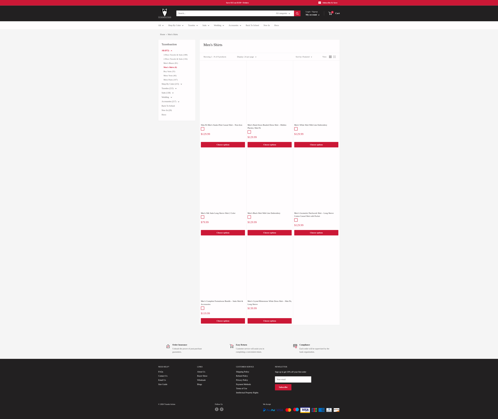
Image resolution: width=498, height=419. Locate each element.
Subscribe (283, 387)
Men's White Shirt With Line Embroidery (310, 125)
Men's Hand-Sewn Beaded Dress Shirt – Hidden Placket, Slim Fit (267, 126)
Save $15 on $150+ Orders (237, 3)
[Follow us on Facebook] (217, 409)
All (159, 25)
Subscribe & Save (330, 3)
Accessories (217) (169, 101)
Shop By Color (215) (170, 84)
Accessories (233, 25)
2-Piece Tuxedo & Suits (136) (176, 59)
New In (267, 25)
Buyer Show (202, 376)
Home (162, 34)
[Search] (297, 13)
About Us (201, 372)
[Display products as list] (334, 57)
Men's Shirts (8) (170, 67)
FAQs (160, 372)
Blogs (199, 384)
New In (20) (167, 110)
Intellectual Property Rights (247, 393)
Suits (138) (166, 93)
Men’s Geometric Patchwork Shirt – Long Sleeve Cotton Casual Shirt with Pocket (314, 214)
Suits (204, 25)
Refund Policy (242, 376)
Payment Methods (243, 384)
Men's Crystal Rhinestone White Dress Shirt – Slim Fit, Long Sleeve (270, 302)
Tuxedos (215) (168, 88)
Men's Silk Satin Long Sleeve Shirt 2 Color (218, 213)
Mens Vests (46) (170, 76)
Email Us (162, 380)
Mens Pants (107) (171, 80)
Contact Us (162, 376)
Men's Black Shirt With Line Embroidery (264, 213)
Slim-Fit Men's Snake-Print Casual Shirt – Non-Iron (221, 125)
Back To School (252, 25)
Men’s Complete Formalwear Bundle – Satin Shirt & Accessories (222, 302)
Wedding (217, 25)
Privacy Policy (242, 380)
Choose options (223, 145)
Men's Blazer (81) (171, 63)
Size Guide (162, 384)
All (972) (166, 50)
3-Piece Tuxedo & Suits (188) (176, 55)
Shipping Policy (242, 372)
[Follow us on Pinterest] (221, 409)
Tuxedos (191, 25)
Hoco (276, 25)
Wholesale (201, 380)
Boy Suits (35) (169, 71)
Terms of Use (241, 388)
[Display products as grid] (330, 57)
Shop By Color (174, 25)
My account (311, 14)
